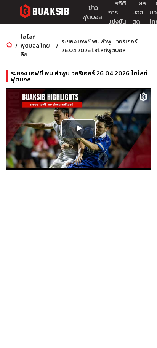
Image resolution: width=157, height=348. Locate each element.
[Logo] (44, 12)
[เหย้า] (9, 45)
